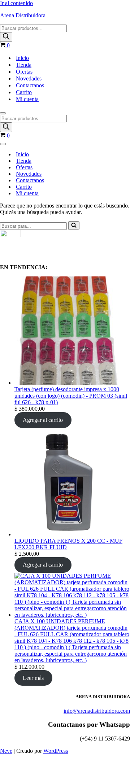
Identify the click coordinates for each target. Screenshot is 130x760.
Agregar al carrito (43, 420)
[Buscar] (73, 225)
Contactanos (30, 85)
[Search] (6, 37)
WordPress (55, 751)
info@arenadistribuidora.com (97, 711)
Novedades (29, 78)
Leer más (33, 678)
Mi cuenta (27, 99)
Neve (6, 751)
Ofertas (24, 72)
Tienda (23, 65)
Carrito (24, 92)
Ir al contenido (16, 3)
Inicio (22, 58)
